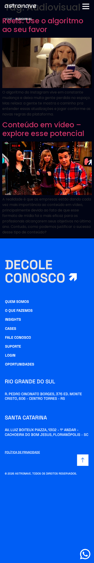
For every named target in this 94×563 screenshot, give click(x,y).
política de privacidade (22, 452)
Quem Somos (17, 301)
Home (8, 19)
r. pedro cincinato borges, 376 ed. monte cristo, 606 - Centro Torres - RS (43, 396)
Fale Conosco (18, 337)
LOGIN (10, 355)
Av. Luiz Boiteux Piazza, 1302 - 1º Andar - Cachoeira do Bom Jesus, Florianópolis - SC (46, 432)
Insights (13, 319)
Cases (10, 328)
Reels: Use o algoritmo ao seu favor (42, 25)
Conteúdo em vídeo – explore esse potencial (43, 129)
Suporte (13, 346)
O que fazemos (19, 310)
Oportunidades (19, 364)
